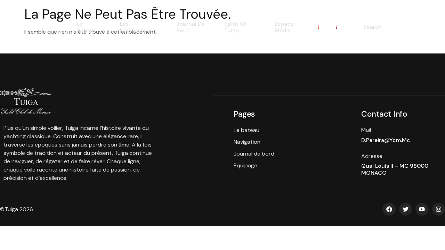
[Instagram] (438, 209)
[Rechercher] (412, 27)
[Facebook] (388, 209)
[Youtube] (421, 209)
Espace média (284, 27)
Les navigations (136, 27)
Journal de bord (190, 27)
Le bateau (85, 27)
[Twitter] (405, 209)
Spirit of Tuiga (235, 27)
